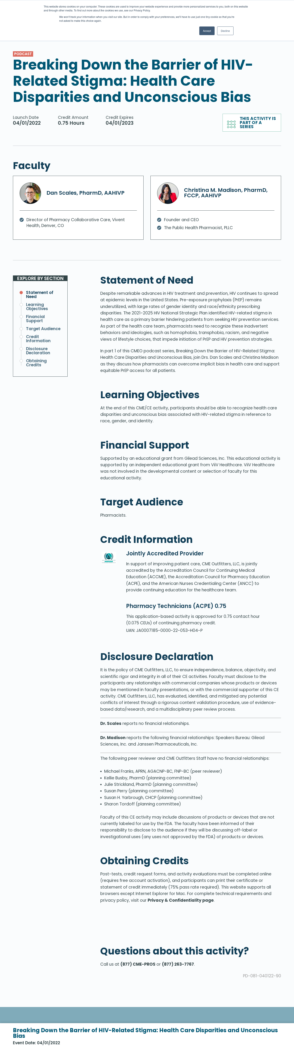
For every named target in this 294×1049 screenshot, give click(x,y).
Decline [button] (225, 31)
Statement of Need (39, 295)
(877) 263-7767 (178, 964)
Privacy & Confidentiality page (181, 900)
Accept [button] (207, 31)
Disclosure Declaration (38, 351)
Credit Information (38, 339)
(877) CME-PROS (137, 964)
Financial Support (35, 319)
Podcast (23, 53)
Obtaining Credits (36, 363)
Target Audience (43, 329)
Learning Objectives (37, 307)
